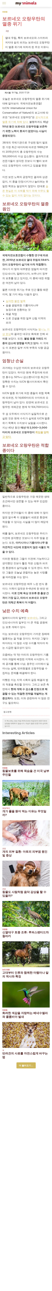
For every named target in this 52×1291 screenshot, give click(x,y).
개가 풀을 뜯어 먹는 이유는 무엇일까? (24, 813)
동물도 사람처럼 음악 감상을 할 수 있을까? (24, 893)
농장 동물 (6, 969)
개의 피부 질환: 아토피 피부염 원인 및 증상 (24, 853)
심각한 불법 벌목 (15, 301)
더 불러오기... (26, 1065)
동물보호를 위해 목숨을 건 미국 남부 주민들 (25, 772)
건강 (4, 848)
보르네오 (32, 617)
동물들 (5, 12)
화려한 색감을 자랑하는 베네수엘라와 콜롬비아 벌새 (25, 1014)
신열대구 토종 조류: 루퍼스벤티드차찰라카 (25, 934)
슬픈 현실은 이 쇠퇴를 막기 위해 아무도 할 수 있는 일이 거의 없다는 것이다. (25, 191)
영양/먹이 (6, 808)
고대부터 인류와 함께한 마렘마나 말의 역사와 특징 (25, 974)
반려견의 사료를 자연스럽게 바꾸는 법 (25, 1055)
